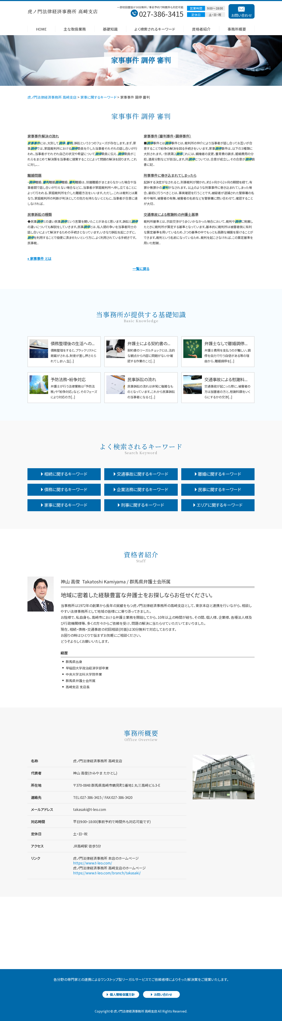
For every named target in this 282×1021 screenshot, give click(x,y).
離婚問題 (34, 175)
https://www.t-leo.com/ (92, 862)
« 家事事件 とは (39, 258)
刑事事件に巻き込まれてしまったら (170, 175)
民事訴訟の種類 (39, 214)
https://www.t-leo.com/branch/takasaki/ (107, 872)
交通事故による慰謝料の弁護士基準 (171, 214)
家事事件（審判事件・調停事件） (167, 136)
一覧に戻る (141, 268)
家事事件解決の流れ (43, 136)
